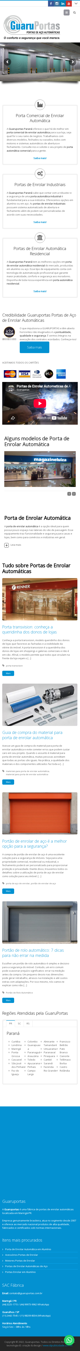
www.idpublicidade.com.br (58, 1345)
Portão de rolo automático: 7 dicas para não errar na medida (33, 952)
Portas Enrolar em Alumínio (20, 1272)
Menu (69, 12)
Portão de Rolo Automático (19, 992)
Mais (8, 673)
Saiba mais (34, 347)
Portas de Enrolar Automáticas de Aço (26, 1266)
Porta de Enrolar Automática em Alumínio (28, 1249)
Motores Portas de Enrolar (20, 1260)
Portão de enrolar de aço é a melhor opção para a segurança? (34, 843)
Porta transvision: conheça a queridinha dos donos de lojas (29, 629)
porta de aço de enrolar (18, 883)
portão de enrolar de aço (43, 883)
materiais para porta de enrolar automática (27, 771)
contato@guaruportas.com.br (25, 1293)
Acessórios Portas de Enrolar (21, 1254)
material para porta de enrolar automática (27, 774)
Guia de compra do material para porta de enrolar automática (32, 734)
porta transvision (14, 665)
